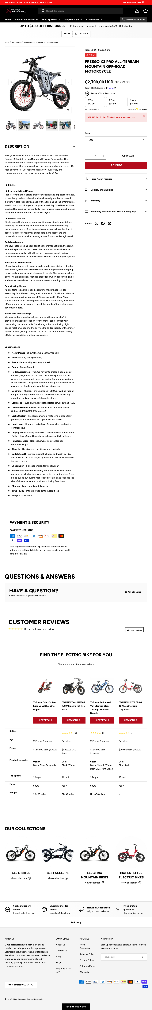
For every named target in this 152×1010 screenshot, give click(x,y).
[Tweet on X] (96, 223)
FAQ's (58, 962)
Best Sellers (58, 873)
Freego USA (90, 50)
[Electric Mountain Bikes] (94, 852)
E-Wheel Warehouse (18, 999)
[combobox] (80, 11)
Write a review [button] (134, 629)
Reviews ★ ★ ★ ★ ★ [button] (76, 1006)
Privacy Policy (87, 960)
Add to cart (128, 155)
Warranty (84, 971)
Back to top (76, 922)
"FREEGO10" (34, 2)
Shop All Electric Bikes (26, 19)
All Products (17, 42)
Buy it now (116, 165)
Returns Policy (87, 954)
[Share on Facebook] (103, 223)
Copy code (83, 33)
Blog (58, 956)
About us (60, 944)
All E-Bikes (20, 873)
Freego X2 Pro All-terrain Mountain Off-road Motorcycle (42, 42)
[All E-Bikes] (21, 852)
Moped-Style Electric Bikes (131, 875)
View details (45, 720)
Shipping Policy (87, 966)
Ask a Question (134, 592)
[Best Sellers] (57, 852)
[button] (145, 10)
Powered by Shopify (35, 999)
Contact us (61, 950)
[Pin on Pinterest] (109, 223)
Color (87, 133)
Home (8, 19)
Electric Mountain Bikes (94, 875)
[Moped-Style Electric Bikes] (131, 852)
